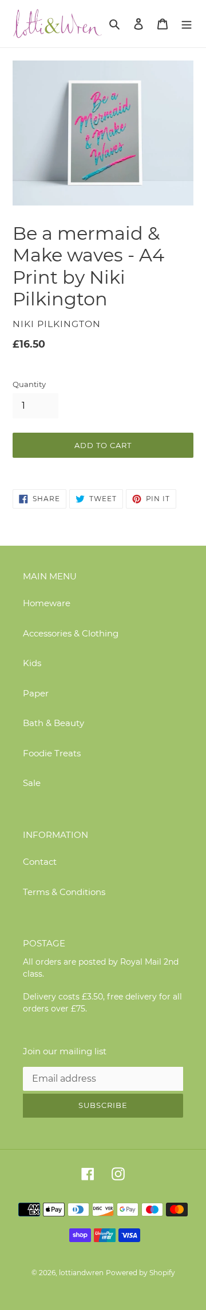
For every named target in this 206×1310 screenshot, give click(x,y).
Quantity (29, 384)
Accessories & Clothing (70, 633)
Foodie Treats (52, 753)
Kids (32, 663)
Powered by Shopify (140, 1272)
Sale (32, 782)
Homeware (46, 603)
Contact (40, 861)
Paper (36, 693)
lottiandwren (81, 1272)
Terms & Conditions (64, 891)
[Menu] (187, 23)
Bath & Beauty (53, 723)
